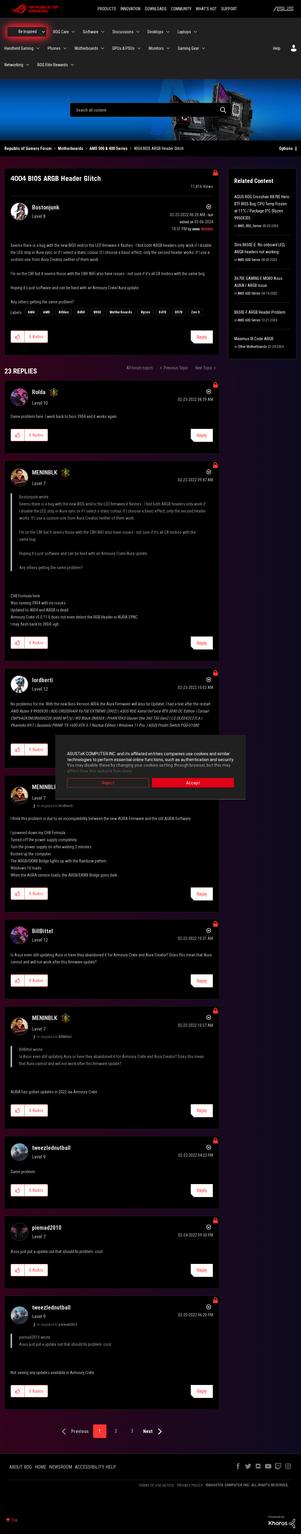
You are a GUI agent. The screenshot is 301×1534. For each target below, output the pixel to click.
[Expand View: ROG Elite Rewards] (72, 65)
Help (276, 48)
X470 (162, 312)
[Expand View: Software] (103, 32)
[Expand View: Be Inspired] (43, 31)
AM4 (31, 312)
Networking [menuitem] (13, 64)
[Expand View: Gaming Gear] (203, 48)
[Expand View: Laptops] (195, 32)
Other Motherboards (252, 347)
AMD (46, 312)
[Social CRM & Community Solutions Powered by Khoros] (282, 1521)
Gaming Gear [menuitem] (188, 48)
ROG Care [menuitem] (61, 31)
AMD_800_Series (250, 226)
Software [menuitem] (90, 31)
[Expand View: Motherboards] (103, 48)
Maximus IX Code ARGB (253, 338)
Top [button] (14, 1520)
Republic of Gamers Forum (28, 148)
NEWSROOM (60, 1467)
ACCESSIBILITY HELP (95, 1467)
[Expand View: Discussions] (138, 32)
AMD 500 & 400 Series (108, 148)
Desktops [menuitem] (155, 31)
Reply (202, 337)
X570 (178, 312)
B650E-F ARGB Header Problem (259, 312)
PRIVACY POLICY (190, 1485)
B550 (97, 312)
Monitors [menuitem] (156, 48)
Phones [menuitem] (54, 48)
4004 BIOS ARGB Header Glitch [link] (159, 148)
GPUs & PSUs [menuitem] (123, 48)
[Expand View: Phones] (65, 48)
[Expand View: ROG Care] (73, 32)
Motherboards (70, 148)
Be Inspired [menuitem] (28, 31)
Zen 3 (195, 312)
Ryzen (145, 312)
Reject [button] (108, 783)
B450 (81, 312)
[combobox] (150, 110)
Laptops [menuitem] (184, 31)
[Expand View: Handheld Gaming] (38, 48)
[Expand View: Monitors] (168, 48)
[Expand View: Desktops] (168, 32)
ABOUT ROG (20, 1467)
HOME (40, 1467)
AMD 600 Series (249, 260)
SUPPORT (229, 8)
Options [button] (286, 148)
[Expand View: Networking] (28, 65)
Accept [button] (193, 783)
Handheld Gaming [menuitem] (19, 48)
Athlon (63, 312)
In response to (55, 806)
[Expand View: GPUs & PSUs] (139, 48)
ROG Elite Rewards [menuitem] (52, 64)
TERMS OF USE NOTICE (156, 1485)
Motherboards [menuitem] (86, 48)
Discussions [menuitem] (123, 31)
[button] (18, 337)
